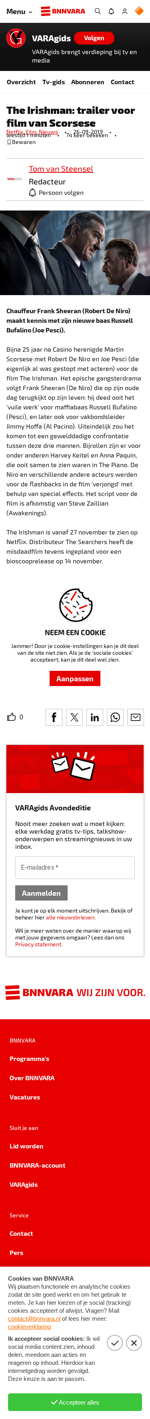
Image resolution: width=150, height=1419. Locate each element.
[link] (14, 179)
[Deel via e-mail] (136, 717)
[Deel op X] (74, 717)
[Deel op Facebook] (54, 717)
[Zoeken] (97, 11)
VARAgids (51, 38)
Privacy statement (38, 944)
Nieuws (48, 131)
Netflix (16, 131)
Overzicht (21, 81)
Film (32, 131)
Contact (122, 81)
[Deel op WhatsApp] (115, 717)
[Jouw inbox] (111, 11)
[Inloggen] (124, 11)
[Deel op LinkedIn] (95, 717)
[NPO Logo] (139, 11)
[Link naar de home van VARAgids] (16, 38)
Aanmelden (41, 893)
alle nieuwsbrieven (70, 917)
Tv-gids (53, 81)
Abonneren (87, 81)
